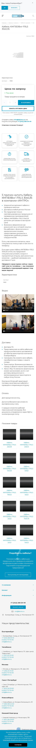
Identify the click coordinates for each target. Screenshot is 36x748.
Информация (6, 595)
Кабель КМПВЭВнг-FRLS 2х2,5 (9, 517)
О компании (6, 585)
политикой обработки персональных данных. (18, 740)
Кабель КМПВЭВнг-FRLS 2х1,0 (9, 540)
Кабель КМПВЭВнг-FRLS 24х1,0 (26, 445)
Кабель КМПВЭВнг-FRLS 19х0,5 (9, 493)
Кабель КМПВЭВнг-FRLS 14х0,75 (26, 517)
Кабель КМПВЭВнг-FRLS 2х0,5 (26, 469)
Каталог (5, 590)
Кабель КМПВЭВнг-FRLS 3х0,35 (9, 469)
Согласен (18, 745)
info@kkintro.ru (19, 119)
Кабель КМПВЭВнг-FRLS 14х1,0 (26, 540)
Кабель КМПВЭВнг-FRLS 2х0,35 (9, 445)
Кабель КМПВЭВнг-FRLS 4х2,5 (26, 493)
